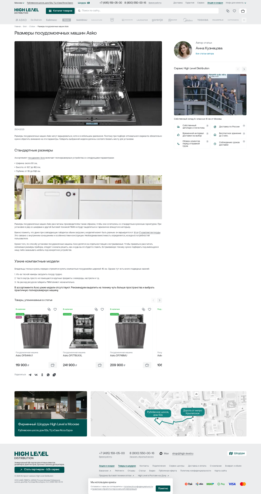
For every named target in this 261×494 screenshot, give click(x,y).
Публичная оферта (168, 471)
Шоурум (82, 3)
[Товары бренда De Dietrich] (36, 20)
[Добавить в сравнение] (49, 309)
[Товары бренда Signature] (96, 20)
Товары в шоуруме (127, 466)
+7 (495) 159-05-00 (111, 3)
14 (135, 233)
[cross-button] (54, 375)
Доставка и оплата (197, 466)
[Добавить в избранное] (55, 309)
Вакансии (103, 471)
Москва (18, 3)
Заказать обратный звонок (142, 457)
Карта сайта (221, 471)
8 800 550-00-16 (56, 482)
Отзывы (131, 471)
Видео (152, 471)
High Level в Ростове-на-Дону (152, 476)
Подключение (159, 466)
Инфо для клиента (234, 3)
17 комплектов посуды (149, 233)
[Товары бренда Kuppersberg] (233, 20)
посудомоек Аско (36, 158)
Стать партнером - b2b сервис (42, 469)
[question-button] (207, 125)
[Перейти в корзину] (242, 10)
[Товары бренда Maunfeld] (218, 20)
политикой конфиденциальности (138, 487)
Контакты (144, 466)
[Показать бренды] (244, 20)
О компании (216, 466)
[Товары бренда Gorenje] (157, 20)
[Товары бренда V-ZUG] (112, 20)
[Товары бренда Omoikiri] (127, 20)
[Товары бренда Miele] (66, 20)
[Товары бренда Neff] (172, 20)
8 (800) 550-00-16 (135, 3)
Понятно (163, 488)
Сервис (200, 3)
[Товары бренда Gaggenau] (81, 20)
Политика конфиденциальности (195, 471)
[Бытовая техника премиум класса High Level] (26, 11)
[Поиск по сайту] (147, 11)
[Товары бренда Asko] (21, 20)
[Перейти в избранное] (234, 11)
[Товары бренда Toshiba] (202, 20)
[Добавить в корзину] (52, 365)
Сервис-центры (176, 466)
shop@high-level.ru (182, 454)
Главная (17, 27)
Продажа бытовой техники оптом (115, 476)
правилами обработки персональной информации (114, 489)
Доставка (178, 3)
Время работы (155, 3)
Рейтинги (119, 471)
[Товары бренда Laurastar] (142, 20)
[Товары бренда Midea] (187, 20)
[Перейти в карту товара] (36, 331)
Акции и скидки (215, 3)
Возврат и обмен (233, 466)
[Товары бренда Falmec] (51, 20)
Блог (25, 27)
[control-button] (159, 300)
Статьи (32, 27)
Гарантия (189, 3)
